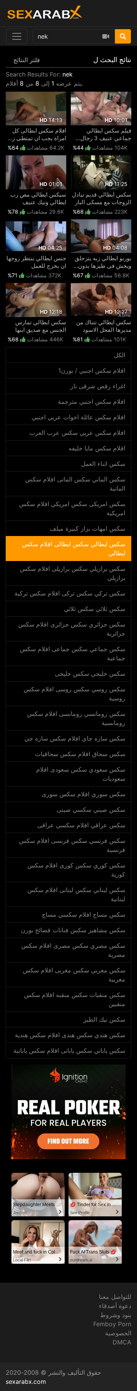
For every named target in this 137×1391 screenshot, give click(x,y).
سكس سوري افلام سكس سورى (83, 794)
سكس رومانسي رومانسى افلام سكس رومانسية (76, 718)
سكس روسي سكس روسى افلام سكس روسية (74, 693)
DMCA (122, 1342)
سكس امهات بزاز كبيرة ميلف (87, 528)
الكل (119, 355)
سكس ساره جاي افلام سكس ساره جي (74, 738)
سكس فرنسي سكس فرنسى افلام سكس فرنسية (72, 845)
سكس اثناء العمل (103, 463)
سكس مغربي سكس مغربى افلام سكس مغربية (74, 974)
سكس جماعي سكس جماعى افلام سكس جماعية (72, 653)
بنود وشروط (115, 1315)
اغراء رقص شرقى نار (97, 386)
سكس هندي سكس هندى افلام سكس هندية (70, 1035)
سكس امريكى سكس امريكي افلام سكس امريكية (72, 508)
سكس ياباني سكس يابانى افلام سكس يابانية (69, 1050)
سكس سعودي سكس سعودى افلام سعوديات (80, 774)
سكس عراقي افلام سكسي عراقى (81, 825)
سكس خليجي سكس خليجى (90, 673)
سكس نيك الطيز (104, 1019)
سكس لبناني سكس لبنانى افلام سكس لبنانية (76, 894)
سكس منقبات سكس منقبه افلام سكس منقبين (74, 999)
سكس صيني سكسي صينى (91, 809)
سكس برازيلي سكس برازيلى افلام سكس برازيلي (72, 573)
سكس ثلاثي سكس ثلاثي (94, 609)
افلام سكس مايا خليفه (96, 448)
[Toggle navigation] (16, 36)
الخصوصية (118, 1333)
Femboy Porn (112, 1324)
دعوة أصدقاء (115, 1306)
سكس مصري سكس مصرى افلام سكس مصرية (73, 950)
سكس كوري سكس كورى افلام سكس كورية (76, 869)
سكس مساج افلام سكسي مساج (83, 914)
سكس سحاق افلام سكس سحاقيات (80, 754)
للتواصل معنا (115, 1296)
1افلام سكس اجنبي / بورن (91, 370)
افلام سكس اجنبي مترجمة (91, 401)
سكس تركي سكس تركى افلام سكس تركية (69, 593)
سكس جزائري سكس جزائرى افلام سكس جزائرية (71, 628)
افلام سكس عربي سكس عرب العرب (77, 432)
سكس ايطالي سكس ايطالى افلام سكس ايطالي (73, 548)
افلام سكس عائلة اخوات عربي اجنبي (78, 417)
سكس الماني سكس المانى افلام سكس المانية (75, 483)
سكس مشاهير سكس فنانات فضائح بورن (73, 930)
